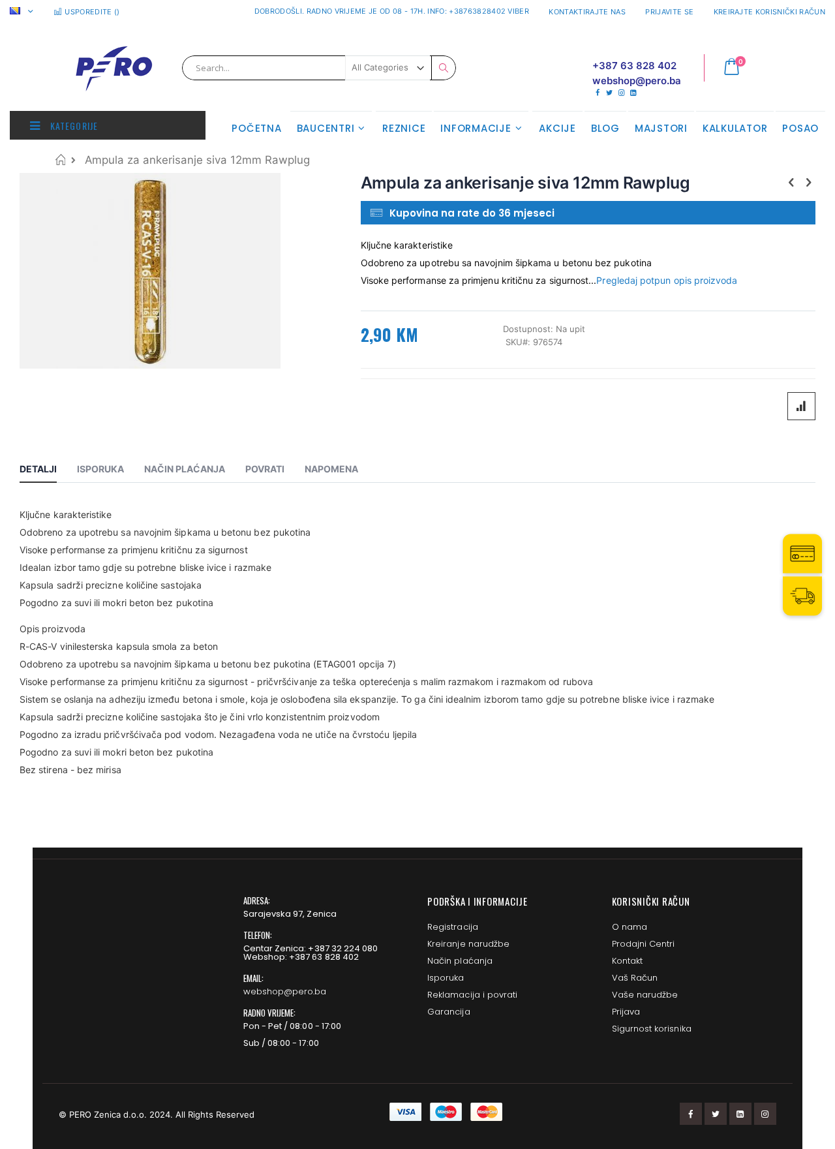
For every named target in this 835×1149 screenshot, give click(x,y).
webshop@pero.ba (285, 991)
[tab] (48, 471)
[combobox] (319, 67)
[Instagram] (621, 92)
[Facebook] (597, 92)
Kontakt (627, 961)
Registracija (452, 927)
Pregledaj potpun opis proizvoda (666, 280)
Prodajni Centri (643, 944)
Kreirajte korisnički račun (769, 11)
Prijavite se (669, 11)
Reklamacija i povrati (472, 994)
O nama (629, 927)
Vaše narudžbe (645, 994)
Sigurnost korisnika (651, 1028)
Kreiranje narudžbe (468, 944)
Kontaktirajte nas (587, 11)
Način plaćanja (460, 961)
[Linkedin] (633, 92)
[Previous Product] (791, 182)
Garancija (448, 1011)
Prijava (626, 1011)
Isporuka (445, 978)
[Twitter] (609, 92)
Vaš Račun (635, 978)
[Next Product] (808, 182)
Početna (60, 159)
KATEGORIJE (73, 125)
